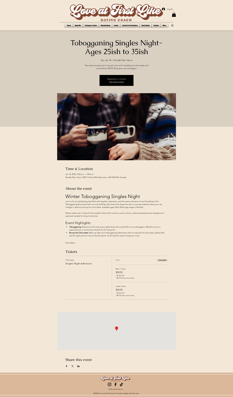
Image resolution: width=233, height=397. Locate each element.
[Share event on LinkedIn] (78, 366)
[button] (174, 14)
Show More (70, 243)
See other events (116, 82)
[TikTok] (121, 384)
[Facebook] (115, 384)
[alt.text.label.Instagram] (172, 25)
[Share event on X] (72, 366)
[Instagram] (109, 384)
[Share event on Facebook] (66, 366)
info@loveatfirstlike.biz (115, 389)
